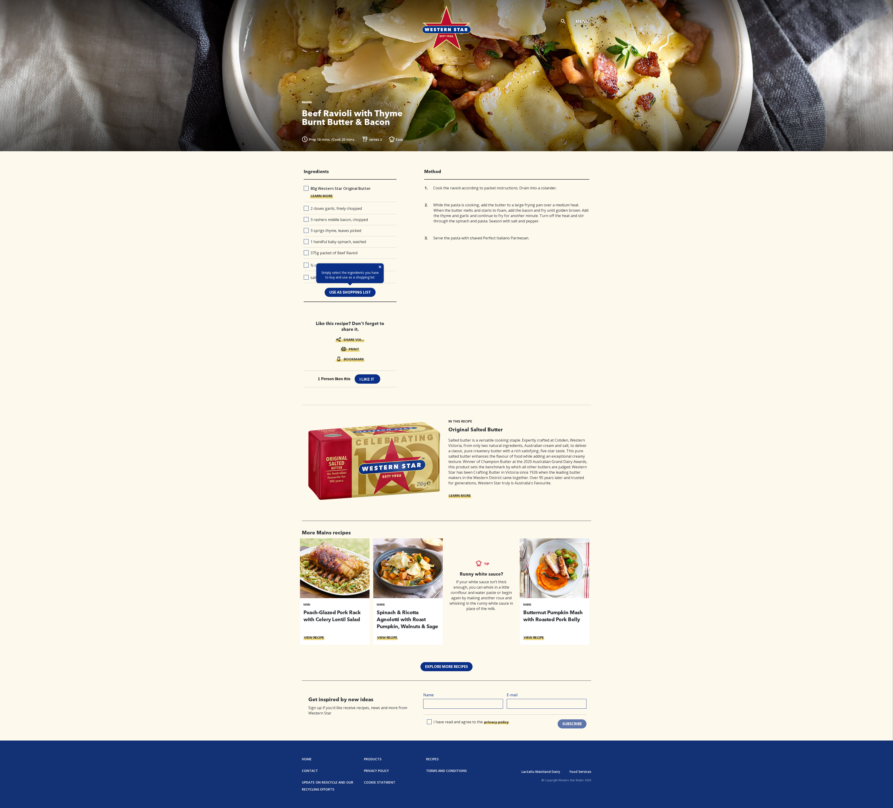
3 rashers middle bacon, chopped (339, 219)
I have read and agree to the (471, 721)
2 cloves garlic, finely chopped (336, 208)
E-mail (512, 694)
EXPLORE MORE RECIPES (446, 666)
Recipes (432, 759)
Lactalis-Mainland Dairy (540, 771)
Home (307, 759)
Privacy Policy (376, 770)
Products (372, 759)
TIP (486, 564)
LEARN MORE (322, 195)
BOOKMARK (354, 359)
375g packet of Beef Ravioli (334, 252)
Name (428, 694)
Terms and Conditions (446, 770)
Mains (381, 605)
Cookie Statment (379, 782)
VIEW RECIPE (314, 637)
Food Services (580, 771)
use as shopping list (350, 292)
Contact (310, 770)
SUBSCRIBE (572, 723)
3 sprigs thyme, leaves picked (335, 230)
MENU (582, 21)
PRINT (354, 349)
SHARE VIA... (353, 339)
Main (306, 605)
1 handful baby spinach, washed (338, 241)
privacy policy (496, 722)
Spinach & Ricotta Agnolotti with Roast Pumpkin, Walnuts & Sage (407, 619)
